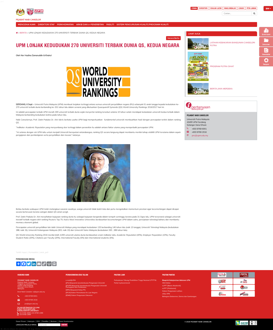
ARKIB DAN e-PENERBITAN (90, 24)
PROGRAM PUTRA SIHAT (222, 66)
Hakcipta (31, 321)
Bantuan (54, 321)
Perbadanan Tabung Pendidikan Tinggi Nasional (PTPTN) (135, 280)
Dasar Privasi (21, 321)
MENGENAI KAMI (26, 24)
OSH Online (166, 283)
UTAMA (194, 8)
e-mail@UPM (71, 280)
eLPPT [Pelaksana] (169, 288)
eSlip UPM (166, 294)
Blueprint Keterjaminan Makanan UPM (176, 280)
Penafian (45, 321)
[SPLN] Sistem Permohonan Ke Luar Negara (81, 293)
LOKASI (241, 8)
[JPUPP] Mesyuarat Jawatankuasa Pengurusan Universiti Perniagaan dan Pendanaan (86, 286)
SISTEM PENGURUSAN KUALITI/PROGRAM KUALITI (142, 24)
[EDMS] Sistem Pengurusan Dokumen (79, 295)
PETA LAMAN (251, 8)
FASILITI (110, 24)
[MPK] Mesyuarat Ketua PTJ (75, 290)
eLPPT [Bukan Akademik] (171, 286)
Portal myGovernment (122, 283)
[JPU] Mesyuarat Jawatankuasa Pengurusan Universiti (85, 283)
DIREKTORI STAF (46, 24)
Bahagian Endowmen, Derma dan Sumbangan (179, 296)
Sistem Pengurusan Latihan (172, 291)
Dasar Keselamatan (66, 321)
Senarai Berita (173, 38)
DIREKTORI (203, 8)
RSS (38, 321)
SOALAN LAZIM (216, 8)
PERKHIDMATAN (65, 24)
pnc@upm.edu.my (200, 135)
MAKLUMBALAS (230, 8)
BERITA (23, 32)
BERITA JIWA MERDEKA (221, 88)
